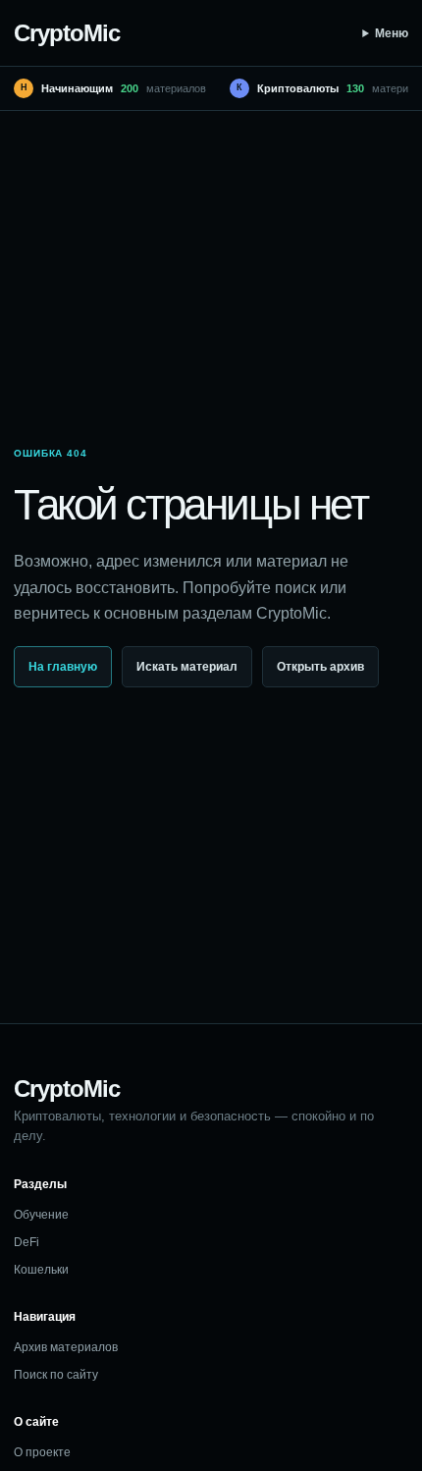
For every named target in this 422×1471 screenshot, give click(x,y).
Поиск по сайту (56, 1375)
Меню (391, 33)
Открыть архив (320, 667)
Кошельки (41, 1270)
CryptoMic (67, 33)
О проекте (42, 1452)
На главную (62, 667)
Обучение (41, 1215)
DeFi (26, 1242)
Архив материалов (66, 1347)
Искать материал (186, 667)
